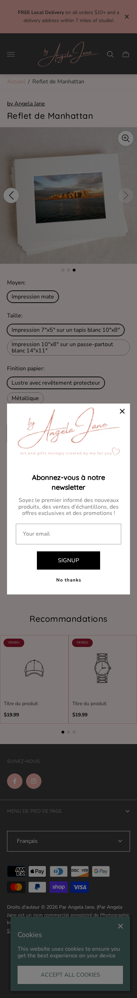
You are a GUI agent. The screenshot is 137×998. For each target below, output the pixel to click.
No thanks (68, 580)
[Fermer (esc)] (122, 411)
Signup (68, 560)
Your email (36, 534)
